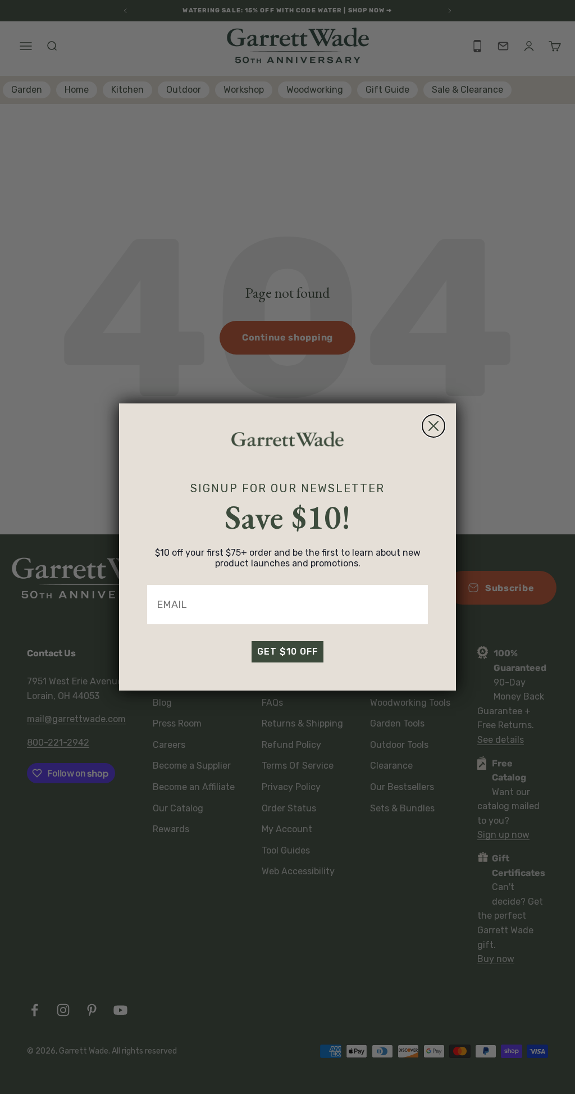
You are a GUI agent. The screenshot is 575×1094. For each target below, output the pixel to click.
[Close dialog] (433, 426)
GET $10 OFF (287, 651)
